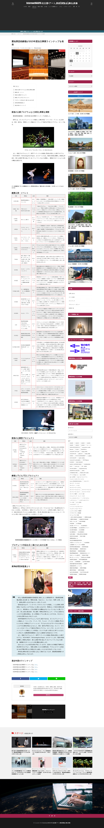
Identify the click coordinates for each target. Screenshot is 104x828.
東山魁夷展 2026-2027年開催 (75, 206)
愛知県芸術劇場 (38, 48)
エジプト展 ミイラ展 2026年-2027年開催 (79, 113)
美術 (29, 6)
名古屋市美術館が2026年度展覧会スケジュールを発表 (80, 282)
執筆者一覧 (71, 308)
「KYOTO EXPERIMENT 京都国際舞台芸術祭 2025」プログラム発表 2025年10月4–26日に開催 (82, 752)
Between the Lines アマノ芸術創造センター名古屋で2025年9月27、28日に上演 (41, 752)
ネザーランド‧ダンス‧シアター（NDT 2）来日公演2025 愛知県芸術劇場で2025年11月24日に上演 (62, 772)
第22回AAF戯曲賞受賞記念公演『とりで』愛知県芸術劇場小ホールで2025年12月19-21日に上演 (21, 752)
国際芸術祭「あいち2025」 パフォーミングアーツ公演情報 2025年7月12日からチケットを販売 (41, 772)
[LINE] (56, 678)
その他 (45, 6)
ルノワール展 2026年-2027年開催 (76, 188)
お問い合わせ (72, 293)
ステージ (34, 6)
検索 (70, 577)
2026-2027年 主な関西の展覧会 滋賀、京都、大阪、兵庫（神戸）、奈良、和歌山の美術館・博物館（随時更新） (80, 226)
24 (71, 61)
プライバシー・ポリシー (74, 304)
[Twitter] (38, 678)
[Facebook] (20, 678)
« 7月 (71, 65)
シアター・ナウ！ (68, 6)
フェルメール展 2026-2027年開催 (76, 153)
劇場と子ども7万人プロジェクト (21, 97)
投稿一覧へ (48, 694)
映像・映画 (40, 6)
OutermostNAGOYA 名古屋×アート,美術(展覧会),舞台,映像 (52, 3)
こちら (35, 664)
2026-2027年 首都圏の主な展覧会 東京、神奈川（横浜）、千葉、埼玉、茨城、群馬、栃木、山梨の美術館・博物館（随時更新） (80, 133)
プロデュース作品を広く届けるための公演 (23, 100)
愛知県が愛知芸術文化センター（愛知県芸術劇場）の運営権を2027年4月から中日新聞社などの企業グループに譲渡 (62, 752)
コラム (60, 6)
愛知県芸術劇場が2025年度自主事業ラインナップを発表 (34, 33)
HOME (25, 6)
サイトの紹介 (72, 297)
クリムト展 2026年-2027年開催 (76, 246)
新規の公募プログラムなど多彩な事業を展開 (24, 89)
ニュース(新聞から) (52, 6)
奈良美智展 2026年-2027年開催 (76, 170)
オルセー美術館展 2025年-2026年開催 (77, 264)
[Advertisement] (52, 20)
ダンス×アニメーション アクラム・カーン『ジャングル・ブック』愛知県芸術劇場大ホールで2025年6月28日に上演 (82, 772)
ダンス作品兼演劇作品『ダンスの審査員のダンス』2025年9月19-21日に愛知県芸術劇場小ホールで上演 (21, 772)
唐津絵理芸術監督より (19, 102)
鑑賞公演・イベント (18, 92)
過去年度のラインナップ (19, 105)
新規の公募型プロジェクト (20, 95)
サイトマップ (72, 300)
